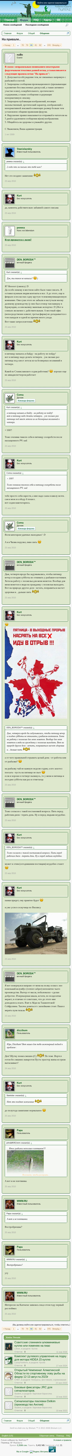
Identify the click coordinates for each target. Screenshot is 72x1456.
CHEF (17, 1380)
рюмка (21, 227)
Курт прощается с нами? (18, 239)
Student (17, 1394)
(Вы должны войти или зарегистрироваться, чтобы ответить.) (41, 1325)
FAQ (36, 20)
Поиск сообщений (12, 25)
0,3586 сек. (22, 1445)
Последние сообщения (37, 25)
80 (31, 45)
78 (22, 45)
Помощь (60, 1436)
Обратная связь (46, 1436)
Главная (9, 20)
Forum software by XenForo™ (14, 1440)
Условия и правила (62, 1440)
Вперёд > (56, 45)
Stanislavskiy (24, 149)
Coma (20, 394)
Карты (48, 20)
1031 (49, 45)
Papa (20, 1130)
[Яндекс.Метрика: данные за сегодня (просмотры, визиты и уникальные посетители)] (39, 1451)
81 (36, 45)
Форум (24, 20)
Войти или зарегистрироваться (51, 3)
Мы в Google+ (22, 1451)
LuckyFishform (21, 1362)
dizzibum (22, 1030)
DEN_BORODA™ (26, 259)
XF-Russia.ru (16, 1443)
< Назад (6, 45)
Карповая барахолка (42, 1394)
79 (27, 45)
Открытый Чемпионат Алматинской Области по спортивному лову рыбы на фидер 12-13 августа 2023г (39, 1373)
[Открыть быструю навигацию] (68, 33)
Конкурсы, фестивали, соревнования (48, 1380)
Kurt (19, 195)
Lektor (17, 1349)
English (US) (7, 1436)
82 (40, 45)
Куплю (34, 1349)
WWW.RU (22, 1201)
